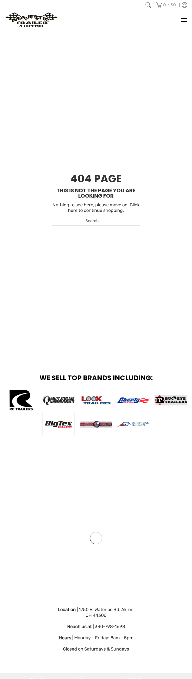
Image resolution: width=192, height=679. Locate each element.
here (73, 210)
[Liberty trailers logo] (133, 400)
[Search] (148, 5)
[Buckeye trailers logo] (170, 400)
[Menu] (183, 20)
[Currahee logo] (96, 424)
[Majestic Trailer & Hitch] (36, 20)
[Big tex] (58, 424)
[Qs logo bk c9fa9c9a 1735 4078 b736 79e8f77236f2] (58, 400)
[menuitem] (166, 5)
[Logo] (133, 424)
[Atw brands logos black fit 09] (21, 400)
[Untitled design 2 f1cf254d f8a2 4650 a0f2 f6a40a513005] (96, 400)
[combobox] (96, 221)
